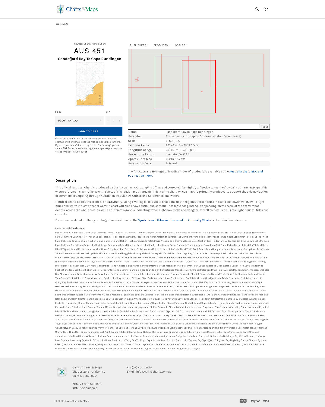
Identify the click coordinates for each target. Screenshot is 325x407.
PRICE (58, 112)
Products (161, 45)
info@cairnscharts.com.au (154, 371)
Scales (180, 45)
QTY (108, 112)
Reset (264, 126)
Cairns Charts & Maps (77, 400)
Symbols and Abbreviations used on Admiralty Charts (174, 220)
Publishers (138, 45)
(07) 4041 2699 (141, 367)
